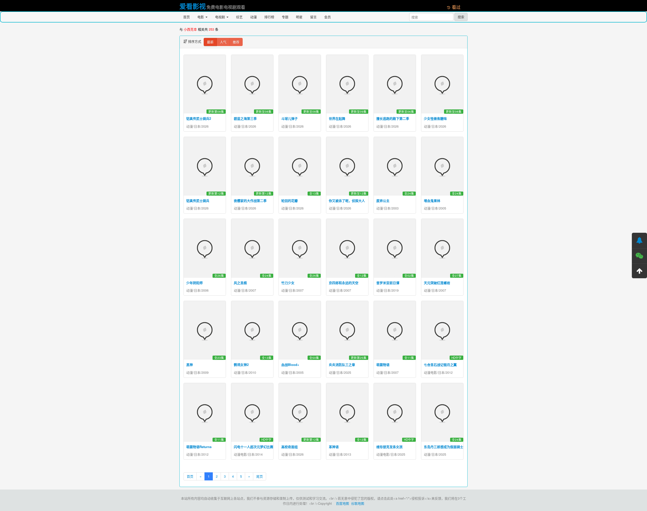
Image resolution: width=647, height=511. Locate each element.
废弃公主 (382, 200)
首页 (186, 16)
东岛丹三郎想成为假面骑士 (443, 446)
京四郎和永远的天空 (343, 282)
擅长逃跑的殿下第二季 (392, 118)
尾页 (259, 476)
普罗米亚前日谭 (387, 282)
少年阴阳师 (194, 282)
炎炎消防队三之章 (342, 364)
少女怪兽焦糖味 (435, 118)
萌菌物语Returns (199, 446)
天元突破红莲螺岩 (437, 282)
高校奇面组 (289, 446)
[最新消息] (639, 240)
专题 (285, 16)
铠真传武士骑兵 (197, 200)
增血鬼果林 (432, 200)
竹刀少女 (287, 282)
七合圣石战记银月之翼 (440, 364)
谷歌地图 (357, 503)
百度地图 (342, 503)
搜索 (461, 16)
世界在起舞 (337, 118)
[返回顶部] (639, 270)
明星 (299, 16)
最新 (210, 41)
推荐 (236, 41)
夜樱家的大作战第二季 (250, 200)
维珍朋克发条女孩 (389, 446)
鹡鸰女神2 (241, 364)
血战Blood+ (290, 364)
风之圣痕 (240, 282)
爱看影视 (192, 6)
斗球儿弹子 (289, 118)
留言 (313, 16)
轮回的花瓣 (289, 200)
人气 (223, 41)
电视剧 (220, 16)
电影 (201, 16)
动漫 (253, 16)
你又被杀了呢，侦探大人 (347, 200)
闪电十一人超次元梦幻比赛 (253, 446)
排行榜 (269, 16)
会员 (327, 16)
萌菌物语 (382, 364)
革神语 (334, 446)
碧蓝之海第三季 (245, 118)
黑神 (189, 364)
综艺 (239, 16)
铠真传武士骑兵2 (198, 118)
